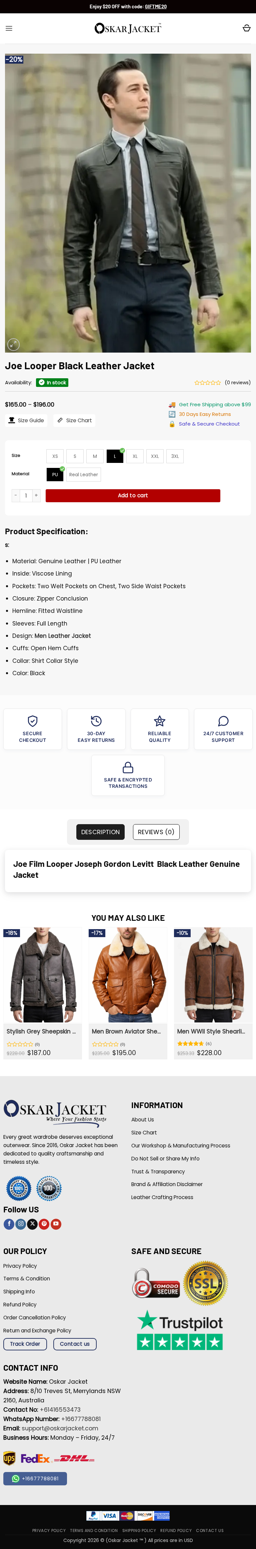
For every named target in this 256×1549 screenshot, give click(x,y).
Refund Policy (176, 1530)
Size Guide (30, 420)
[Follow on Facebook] (9, 1224)
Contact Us (210, 1530)
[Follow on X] (32, 1224)
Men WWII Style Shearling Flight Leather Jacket (212, 1031)
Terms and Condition (94, 1530)
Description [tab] (100, 832)
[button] (9, 28)
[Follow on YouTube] (56, 1224)
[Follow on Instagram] (20, 1224)
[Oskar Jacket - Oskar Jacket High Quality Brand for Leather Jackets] (128, 29)
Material (20, 474)
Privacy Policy (49, 1530)
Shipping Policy (139, 1530)
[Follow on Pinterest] (44, 1224)
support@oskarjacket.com (60, 1428)
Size (16, 455)
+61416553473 (60, 1410)
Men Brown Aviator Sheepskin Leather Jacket (127, 1031)
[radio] (55, 456)
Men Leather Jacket (63, 636)
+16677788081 (81, 1419)
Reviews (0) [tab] (156, 832)
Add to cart (133, 495)
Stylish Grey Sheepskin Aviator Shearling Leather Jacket (42, 1031)
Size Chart (78, 420)
